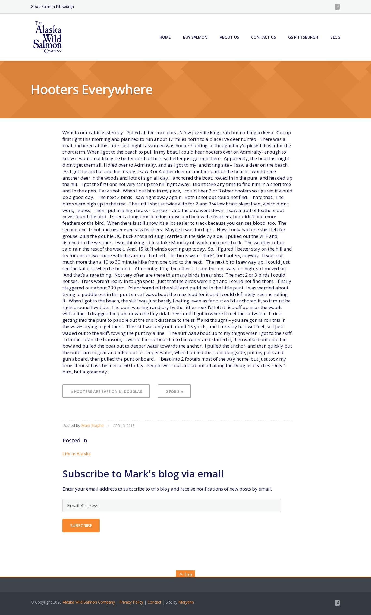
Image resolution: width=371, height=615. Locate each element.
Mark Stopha (92, 425)
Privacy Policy (131, 602)
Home (165, 37)
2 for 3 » (174, 391)
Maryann (186, 602)
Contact (154, 602)
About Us (229, 37)
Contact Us (263, 37)
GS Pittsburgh (303, 37)
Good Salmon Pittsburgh (52, 6)
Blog (335, 37)
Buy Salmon (195, 37)
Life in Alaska (76, 454)
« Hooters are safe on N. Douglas (106, 391)
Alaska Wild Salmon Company (89, 602)
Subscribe (81, 526)
